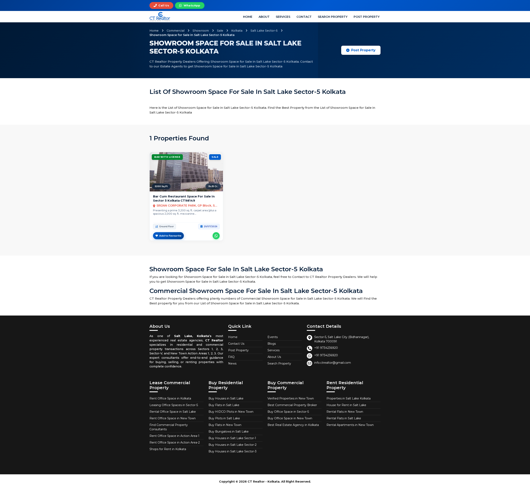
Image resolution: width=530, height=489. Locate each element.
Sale (220, 30)
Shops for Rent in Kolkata (167, 449)
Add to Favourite (170, 235)
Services (283, 17)
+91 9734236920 (326, 348)
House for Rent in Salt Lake (346, 405)
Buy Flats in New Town (224, 425)
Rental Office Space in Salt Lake (172, 412)
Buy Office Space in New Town (289, 418)
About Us (274, 357)
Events (272, 337)
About (264, 17)
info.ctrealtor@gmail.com (332, 363)
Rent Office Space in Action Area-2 (174, 442)
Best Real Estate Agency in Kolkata (293, 425)
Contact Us (236, 344)
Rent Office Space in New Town (172, 418)
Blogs (271, 344)
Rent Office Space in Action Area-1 (174, 436)
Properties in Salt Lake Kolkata (348, 398)
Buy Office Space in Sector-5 (288, 412)
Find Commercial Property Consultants (168, 427)
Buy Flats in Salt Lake (223, 405)
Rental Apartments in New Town (350, 425)
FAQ (231, 357)
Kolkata (236, 30)
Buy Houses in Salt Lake (225, 398)
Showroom (201, 30)
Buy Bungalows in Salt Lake (228, 431)
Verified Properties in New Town (290, 398)
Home (247, 17)
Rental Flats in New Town (344, 412)
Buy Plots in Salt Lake (224, 418)
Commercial (175, 30)
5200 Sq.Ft (161, 186)
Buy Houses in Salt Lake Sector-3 (232, 451)
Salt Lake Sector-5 (264, 30)
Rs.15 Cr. (213, 186)
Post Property (366, 17)
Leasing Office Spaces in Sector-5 (173, 405)
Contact (304, 17)
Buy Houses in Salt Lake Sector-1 (232, 438)
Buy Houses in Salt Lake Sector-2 (232, 445)
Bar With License (167, 156)
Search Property (332, 17)
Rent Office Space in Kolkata (170, 398)
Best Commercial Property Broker (292, 405)
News (232, 363)
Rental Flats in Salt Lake (343, 418)
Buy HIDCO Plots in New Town (230, 412)
